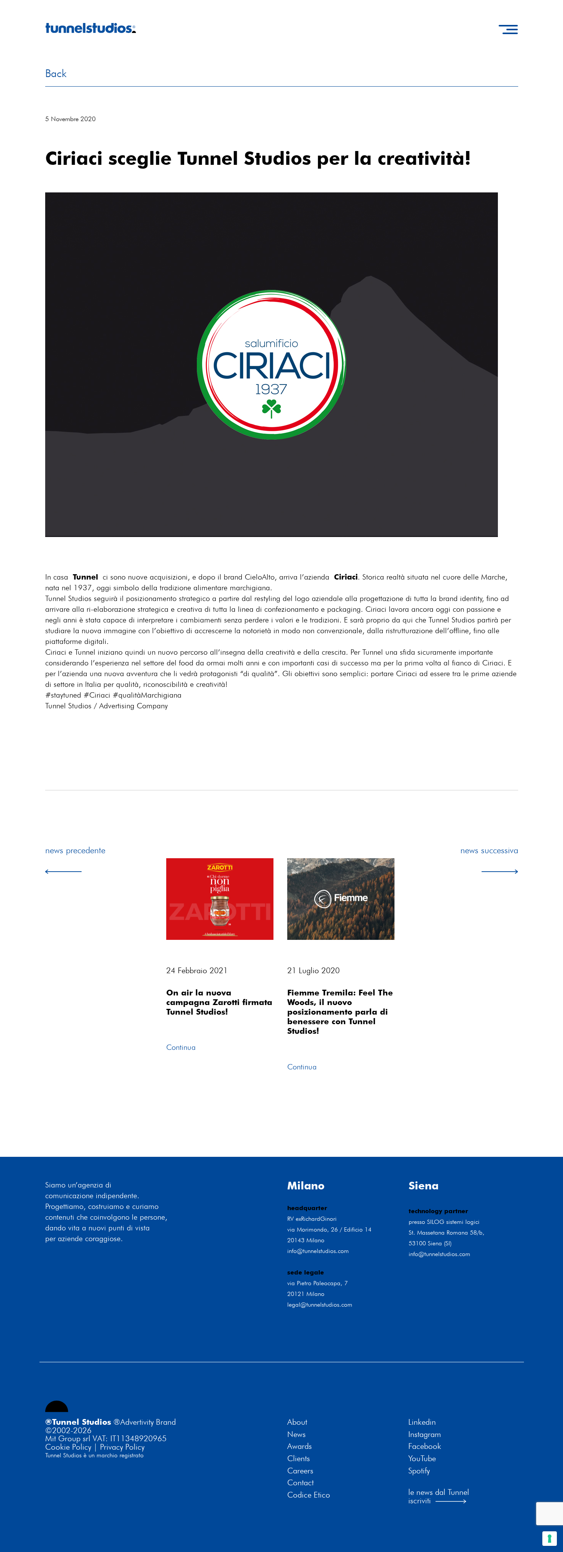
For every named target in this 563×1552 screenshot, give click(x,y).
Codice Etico (308, 1495)
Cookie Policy (68, 1447)
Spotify (419, 1471)
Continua (181, 1047)
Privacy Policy (122, 1447)
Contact (300, 1482)
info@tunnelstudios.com (318, 1251)
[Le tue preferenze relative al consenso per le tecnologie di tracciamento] (549, 1538)
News (296, 1434)
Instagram (424, 1434)
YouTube (422, 1458)
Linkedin (422, 1422)
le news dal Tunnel (438, 1492)
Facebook (424, 1446)
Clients (298, 1458)
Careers (300, 1471)
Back (56, 73)
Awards (299, 1446)
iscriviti (419, 1500)
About (297, 1422)
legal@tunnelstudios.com (319, 1304)
